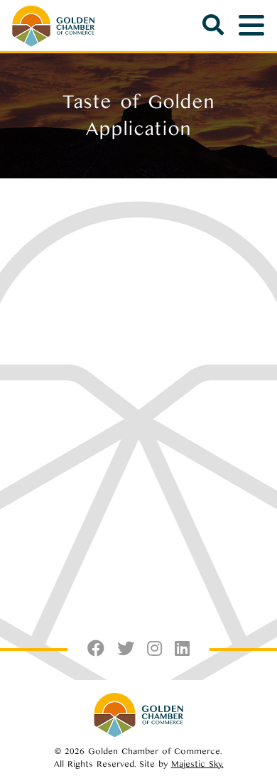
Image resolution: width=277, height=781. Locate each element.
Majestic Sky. (197, 764)
